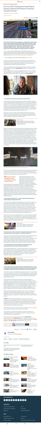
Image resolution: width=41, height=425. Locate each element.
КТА (16, 423)
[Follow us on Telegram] (16, 400)
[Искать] (33, 423)
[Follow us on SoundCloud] (18, 400)
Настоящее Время (15, 13)
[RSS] (21, 400)
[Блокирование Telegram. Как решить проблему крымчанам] (24, 385)
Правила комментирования (9, 418)
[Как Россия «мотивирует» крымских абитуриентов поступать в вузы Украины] (6, 365)
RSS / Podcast (23, 408)
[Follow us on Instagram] (11, 400)
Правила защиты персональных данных (28, 420)
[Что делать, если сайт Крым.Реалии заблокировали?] (24, 390)
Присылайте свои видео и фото (9, 406)
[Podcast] (23, 400)
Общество (11, 364)
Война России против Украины (10, 4)
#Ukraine (5, 51)
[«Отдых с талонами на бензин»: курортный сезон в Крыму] (6, 372)
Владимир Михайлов (7, 13)
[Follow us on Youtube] (9, 400)
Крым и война (29, 357)
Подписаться (6, 410)
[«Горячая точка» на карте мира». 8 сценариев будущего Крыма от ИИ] (6, 385)
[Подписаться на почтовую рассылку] (25, 400)
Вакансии (22, 418)
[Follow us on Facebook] (5, 400)
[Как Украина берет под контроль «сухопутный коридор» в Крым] (6, 358)
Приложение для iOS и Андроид (9, 408)
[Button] (26, 17)
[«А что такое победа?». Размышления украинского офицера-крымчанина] (10, 226)
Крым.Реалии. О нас (7, 416)
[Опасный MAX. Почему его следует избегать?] (6, 390)
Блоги (11, 378)
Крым (11, 384)
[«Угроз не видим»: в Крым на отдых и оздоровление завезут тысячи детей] (24, 379)
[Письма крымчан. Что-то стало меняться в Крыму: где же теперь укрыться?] (6, 379)
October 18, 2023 (29, 57)
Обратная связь (23, 416)
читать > (27, 324)
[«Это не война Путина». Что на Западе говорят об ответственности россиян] (10, 261)
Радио (22, 406)
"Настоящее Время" (7, 72)
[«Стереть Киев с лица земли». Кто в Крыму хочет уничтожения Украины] (24, 358)
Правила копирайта (7, 420)
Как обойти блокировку (25, 410)
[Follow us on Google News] (14, 400)
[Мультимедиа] (7, 423)
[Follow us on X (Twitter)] (7, 400)
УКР (25, 423)
